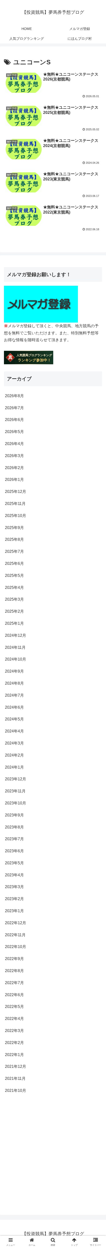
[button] (95, 839)
